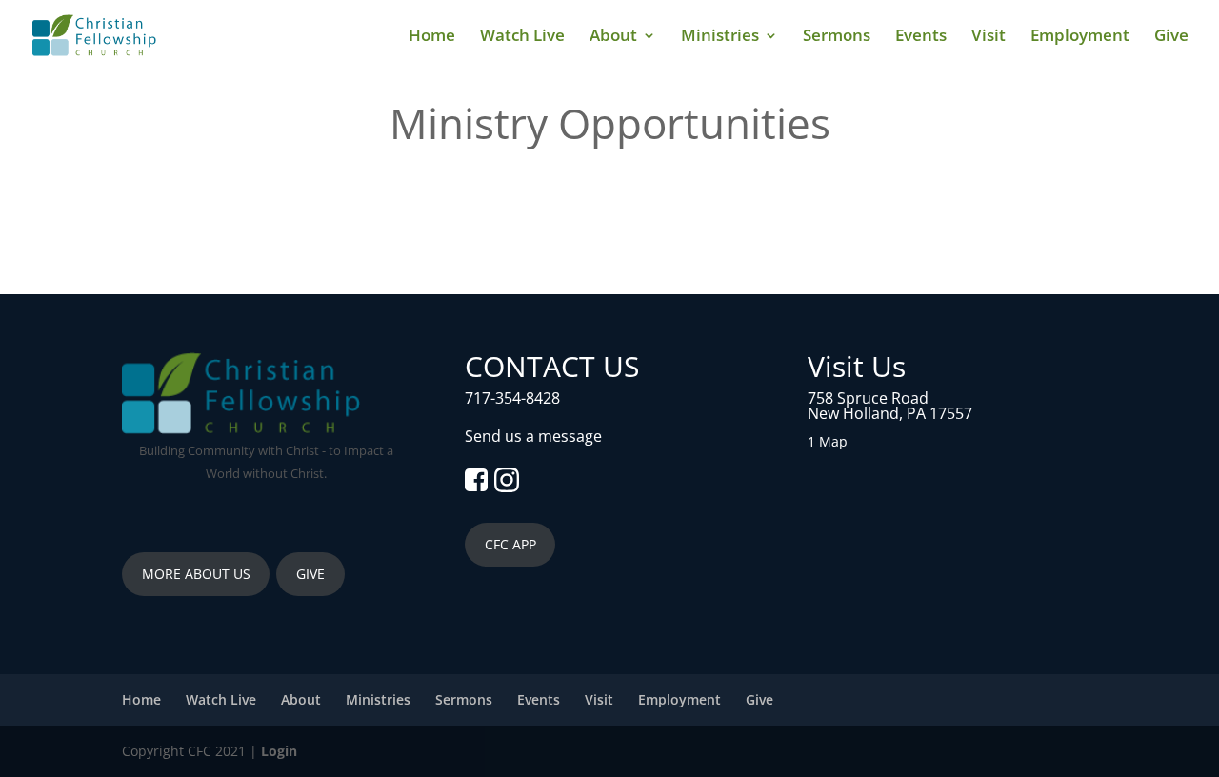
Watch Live (522, 37)
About (613, 37)
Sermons (836, 37)
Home (432, 37)
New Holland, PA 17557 (890, 413)
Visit (988, 37)
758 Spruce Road (868, 398)
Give (1171, 37)
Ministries (720, 37)
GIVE (310, 574)
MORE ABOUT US (196, 574)
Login (279, 751)
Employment (1079, 37)
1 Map (828, 441)
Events (921, 37)
